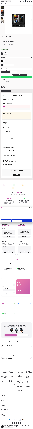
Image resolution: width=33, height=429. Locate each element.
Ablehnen (6, 220)
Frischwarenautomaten (4, 405)
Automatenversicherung (20, 376)
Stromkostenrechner (20, 382)
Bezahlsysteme (19, 387)
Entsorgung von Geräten (19, 381)
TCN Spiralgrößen (19, 386)
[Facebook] (12, 423)
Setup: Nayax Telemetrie (27, 377)
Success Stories (11, 386)
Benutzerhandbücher (29, 372)
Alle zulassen (27, 220)
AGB (9, 371)
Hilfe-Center (28, 369)
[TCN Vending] (30, 36)
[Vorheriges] (6, 20)
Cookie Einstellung (11, 376)
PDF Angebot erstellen (5, 82)
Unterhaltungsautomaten (4, 409)
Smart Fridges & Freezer (3, 414)
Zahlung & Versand (20, 375)
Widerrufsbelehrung (12, 375)
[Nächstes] (31, 20)
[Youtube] (14, 423)
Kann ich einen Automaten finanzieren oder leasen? (16, 352)
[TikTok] (20, 423)
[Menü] (24, 1)
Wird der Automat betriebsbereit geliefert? (16, 355)
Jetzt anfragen (16, 174)
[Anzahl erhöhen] (11, 75)
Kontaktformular (5, 377)
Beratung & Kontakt (20, 372)
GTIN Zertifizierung (12, 384)
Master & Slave (3, 406)
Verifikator (12, 252)
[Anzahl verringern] (2, 75)
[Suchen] (10, 1)
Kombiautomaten (3, 404)
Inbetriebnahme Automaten (28, 374)
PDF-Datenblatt (3, 79)
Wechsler (5, 252)
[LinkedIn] (18, 423)
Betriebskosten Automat (19, 378)
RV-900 (27, 252)
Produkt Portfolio (3, 415)
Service (18, 369)
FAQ (17, 371)
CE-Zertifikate (11, 385)
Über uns (10, 380)
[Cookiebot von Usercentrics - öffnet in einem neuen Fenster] (28, 207)
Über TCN (10, 381)
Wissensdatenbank (28, 371)
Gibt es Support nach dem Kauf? (16, 358)
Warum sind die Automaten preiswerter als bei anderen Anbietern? (16, 348)
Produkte (2, 393)
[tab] (6, 91)
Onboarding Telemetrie (29, 378)
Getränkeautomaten (4, 399)
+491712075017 (4, 372)
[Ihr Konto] (29, 1)
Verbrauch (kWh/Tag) (6, 292)
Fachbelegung (28, 386)
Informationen (11, 369)
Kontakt (2, 369)
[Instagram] (16, 423)
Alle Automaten (3, 395)
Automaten (4, 285)
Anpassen (16, 220)
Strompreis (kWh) (5, 288)
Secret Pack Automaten (2, 401)
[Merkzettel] (27, 1)
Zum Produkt (9, 236)
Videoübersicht (28, 381)
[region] (16, 20)
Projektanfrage (19, 390)
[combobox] (5, 1)
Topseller (2, 396)
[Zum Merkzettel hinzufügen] (30, 8)
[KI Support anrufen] (2, 426)
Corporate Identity (11, 377)
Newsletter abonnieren (4, 381)
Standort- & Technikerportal (28, 383)
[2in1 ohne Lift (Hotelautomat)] (18, 20)
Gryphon (21, 252)
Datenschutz (11, 372)
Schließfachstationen (4, 410)
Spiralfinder (19, 385)
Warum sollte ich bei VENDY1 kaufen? (16, 345)
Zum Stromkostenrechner (6, 143)
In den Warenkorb (19, 74)
